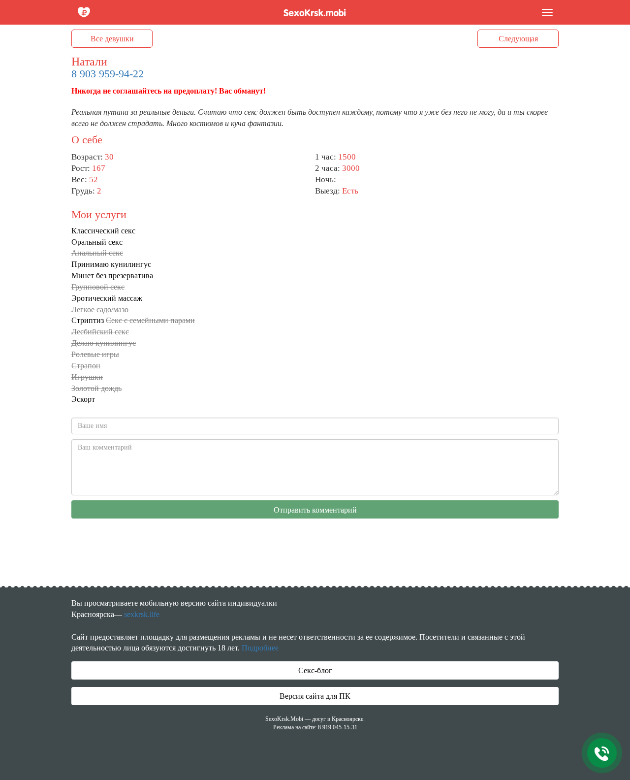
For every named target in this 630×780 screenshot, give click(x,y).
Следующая (518, 38)
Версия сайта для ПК (315, 696)
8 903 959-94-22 (107, 73)
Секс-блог (315, 670)
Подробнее (260, 648)
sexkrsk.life (141, 614)
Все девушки (112, 38)
